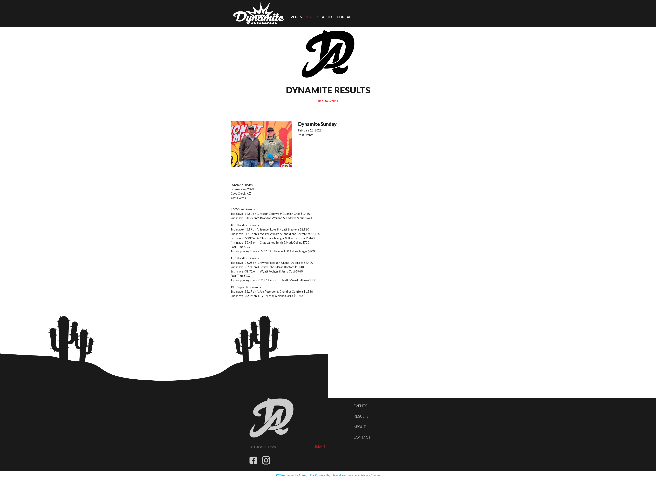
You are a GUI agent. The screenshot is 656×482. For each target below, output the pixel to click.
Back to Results (328, 101)
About (328, 17)
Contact (345, 17)
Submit (320, 446)
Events (295, 17)
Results (312, 17)
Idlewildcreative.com (344, 475)
